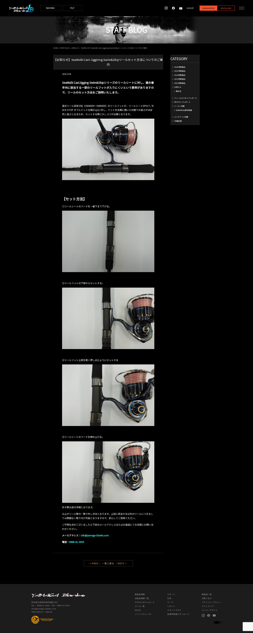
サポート (171, 594)
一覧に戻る (108, 563)
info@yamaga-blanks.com (43, 608)
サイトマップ (208, 606)
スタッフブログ (174, 610)
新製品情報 (140, 594)
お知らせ (74, 48)
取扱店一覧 (207, 594)
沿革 (169, 598)
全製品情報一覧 (142, 598)
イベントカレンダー (144, 614)
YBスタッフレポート (182, 102)
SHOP (190, 8)
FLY (72, 8)
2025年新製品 (179, 71)
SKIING (50, 8)
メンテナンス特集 (181, 117)
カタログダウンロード (145, 602)
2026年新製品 (179, 67)
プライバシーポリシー (212, 602)
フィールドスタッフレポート (185, 98)
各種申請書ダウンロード (178, 614)
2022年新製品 (179, 83)
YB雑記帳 (178, 121)
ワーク (170, 602)
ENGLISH (226, 8)
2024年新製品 (179, 75)
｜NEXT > (121, 563)
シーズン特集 (179, 106)
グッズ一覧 (140, 606)
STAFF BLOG (65, 48)
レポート (171, 606)
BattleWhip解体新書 (184, 110)
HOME (55, 48)
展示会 (178, 91)
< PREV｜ (96, 563)
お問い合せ (207, 598)
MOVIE (138, 610)
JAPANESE (208, 8)
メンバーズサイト (210, 610)
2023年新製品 (179, 79)
